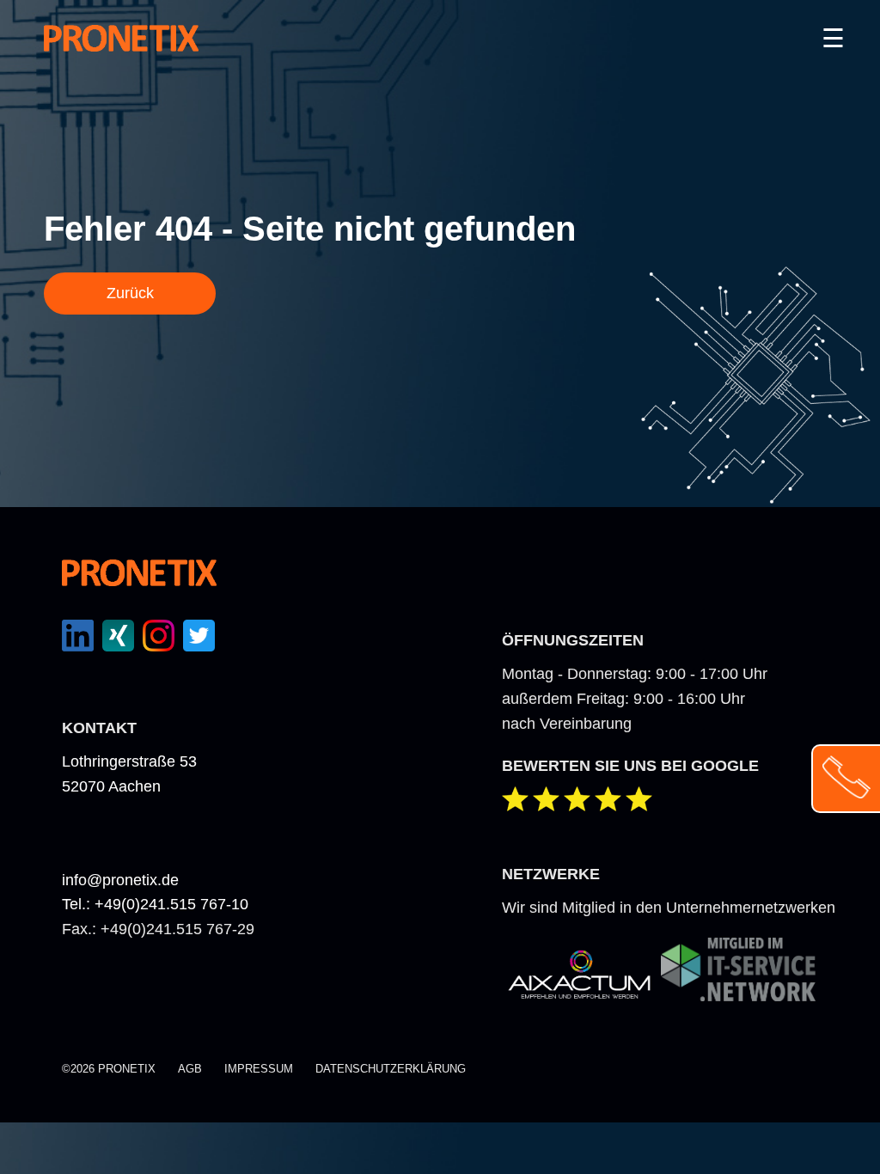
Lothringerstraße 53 (129, 761)
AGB (190, 1068)
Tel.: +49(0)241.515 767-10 (155, 904)
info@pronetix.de (120, 880)
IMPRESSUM (258, 1068)
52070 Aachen (111, 786)
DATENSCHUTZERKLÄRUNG (390, 1068)
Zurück (130, 293)
